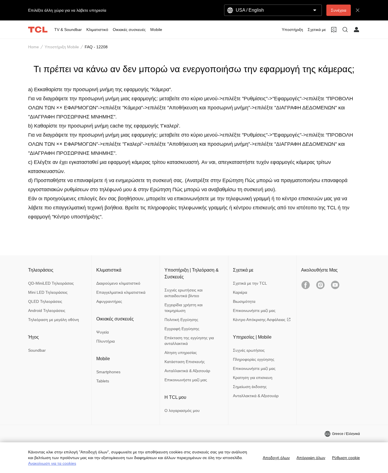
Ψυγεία (102, 332)
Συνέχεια (338, 10)
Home (33, 47)
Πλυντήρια (105, 341)
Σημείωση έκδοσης (250, 386)
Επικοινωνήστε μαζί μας (185, 380)
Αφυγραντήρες (109, 301)
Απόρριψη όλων (311, 457)
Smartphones (108, 372)
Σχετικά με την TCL (250, 283)
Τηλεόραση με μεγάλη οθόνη (53, 319)
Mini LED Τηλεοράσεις (48, 292)
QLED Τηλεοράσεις (45, 301)
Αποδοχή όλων (276, 457)
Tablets (102, 381)
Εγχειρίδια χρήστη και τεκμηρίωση (183, 308)
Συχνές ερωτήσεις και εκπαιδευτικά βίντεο (183, 293)
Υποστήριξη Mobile (62, 47)
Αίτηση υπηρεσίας (180, 352)
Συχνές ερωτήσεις (249, 350)
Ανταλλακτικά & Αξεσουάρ (187, 370)
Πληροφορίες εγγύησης (253, 359)
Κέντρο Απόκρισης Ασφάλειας (259, 319)
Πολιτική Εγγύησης (181, 319)
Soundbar (37, 350)
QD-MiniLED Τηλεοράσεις (51, 283)
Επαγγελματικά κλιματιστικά (120, 292)
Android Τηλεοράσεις (46, 310)
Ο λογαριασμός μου (182, 410)
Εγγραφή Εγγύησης (181, 328)
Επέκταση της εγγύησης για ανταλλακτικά (189, 341)
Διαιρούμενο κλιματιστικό (118, 283)
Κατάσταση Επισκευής (184, 361)
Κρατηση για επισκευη (252, 377)
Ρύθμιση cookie (346, 457)
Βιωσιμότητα (244, 301)
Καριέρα (240, 292)
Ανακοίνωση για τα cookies (52, 463)
